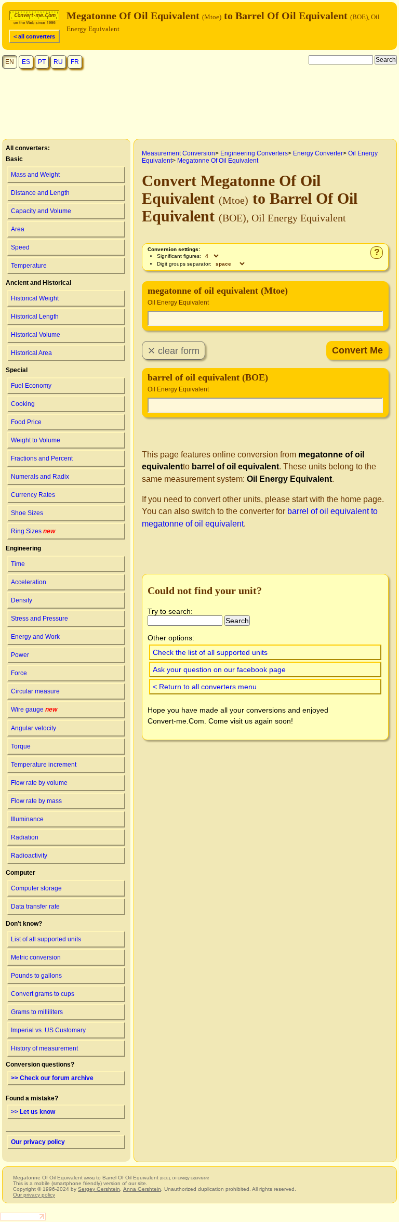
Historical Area (31, 353)
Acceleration (28, 582)
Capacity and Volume (41, 211)
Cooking (23, 404)
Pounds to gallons (36, 975)
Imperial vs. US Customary (48, 1030)
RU (58, 61)
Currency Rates (33, 494)
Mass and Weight (35, 174)
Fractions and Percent (42, 458)
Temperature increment (43, 764)
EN (9, 61)
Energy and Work (35, 636)
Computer (20, 872)
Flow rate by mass (36, 801)
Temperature (29, 265)
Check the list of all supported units (210, 652)
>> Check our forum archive (52, 1078)
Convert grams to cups (42, 993)
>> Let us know (33, 1111)
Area (17, 229)
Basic (14, 159)
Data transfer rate (35, 906)
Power (20, 655)
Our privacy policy (38, 1142)
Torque (21, 746)
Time (18, 564)
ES (26, 61)
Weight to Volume (35, 440)
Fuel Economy (31, 385)
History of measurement (44, 1048)
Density (21, 600)
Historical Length (35, 316)
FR (75, 61)
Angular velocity (33, 728)
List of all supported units (46, 939)
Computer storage (36, 888)
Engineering (23, 548)
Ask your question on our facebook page (219, 669)
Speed (20, 247)
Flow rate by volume (39, 782)
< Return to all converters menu (205, 686)
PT (42, 61)
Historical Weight (35, 298)
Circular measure (35, 691)
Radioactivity (29, 855)
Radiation (24, 837)
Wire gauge (34, 709)
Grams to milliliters (37, 1012)
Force (19, 673)
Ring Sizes (33, 531)
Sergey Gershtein (99, 1189)
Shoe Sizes (27, 513)
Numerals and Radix (40, 476)
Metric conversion (36, 957)
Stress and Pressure (39, 618)
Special (17, 370)
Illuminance (27, 819)
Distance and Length (40, 192)
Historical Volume (35, 334)
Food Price (26, 422)
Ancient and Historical (38, 282)
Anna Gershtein (142, 1189)
